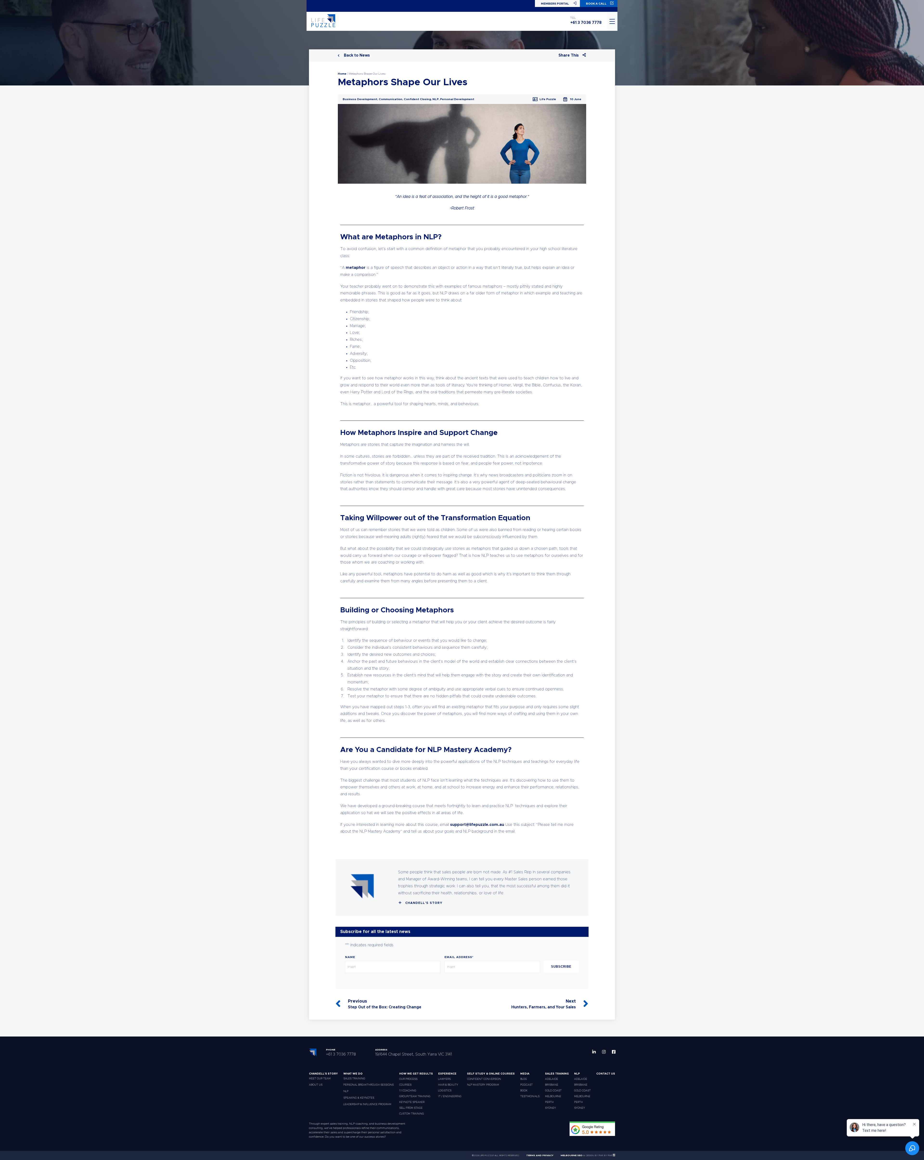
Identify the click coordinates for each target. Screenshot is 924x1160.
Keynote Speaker (411, 1102)
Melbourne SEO (572, 1155)
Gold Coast (553, 1090)
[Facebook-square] (614, 1052)
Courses (405, 1084)
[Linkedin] (594, 1052)
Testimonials (529, 1096)
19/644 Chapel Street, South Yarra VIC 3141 (413, 1054)
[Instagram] (604, 1052)
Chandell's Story (423, 903)
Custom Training (411, 1113)
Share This (568, 55)
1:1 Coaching (407, 1090)
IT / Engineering (450, 1096)
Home (342, 73)
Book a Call (596, 3)
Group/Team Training (414, 1096)
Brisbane (551, 1084)
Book (523, 1090)
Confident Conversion (484, 1079)
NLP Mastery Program (483, 1084)
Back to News (356, 55)
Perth (549, 1102)
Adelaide (551, 1079)
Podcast (526, 1084)
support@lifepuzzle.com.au (477, 825)
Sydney (550, 1108)
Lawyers (444, 1079)
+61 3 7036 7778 (586, 23)
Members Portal (555, 3)
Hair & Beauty (448, 1084)
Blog (523, 1079)
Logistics (444, 1090)
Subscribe (561, 966)
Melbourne (553, 1096)
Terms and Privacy (539, 1155)
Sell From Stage (411, 1108)
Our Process (408, 1079)
